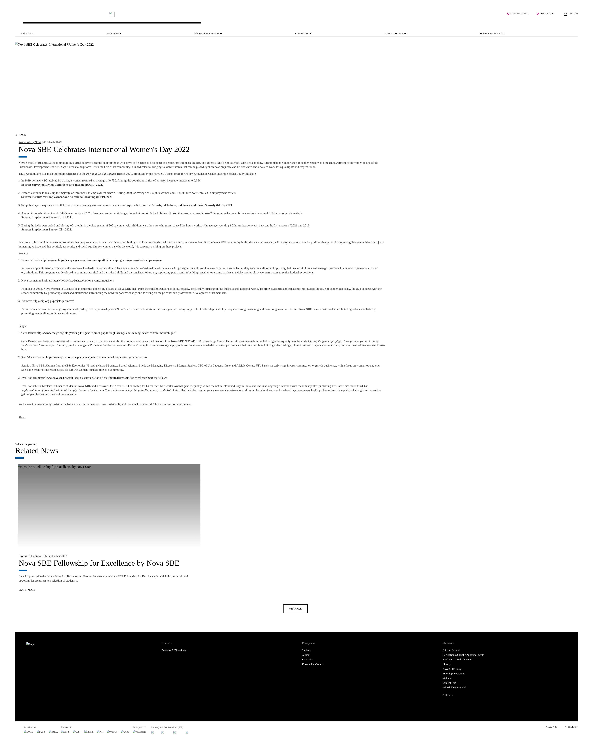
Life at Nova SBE (396, 33)
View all (295, 608)
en (565, 13)
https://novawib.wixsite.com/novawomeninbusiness (83, 280)
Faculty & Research (208, 33)
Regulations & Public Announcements (463, 654)
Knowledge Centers (313, 664)
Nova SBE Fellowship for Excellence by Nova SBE (99, 563)
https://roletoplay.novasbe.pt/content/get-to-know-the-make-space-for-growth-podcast (96, 357)
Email (47, 426)
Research (307, 659)
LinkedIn (38, 426)
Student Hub (449, 682)
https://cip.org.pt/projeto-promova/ (53, 301)
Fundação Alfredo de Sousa (458, 659)
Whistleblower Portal (454, 687)
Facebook (22, 426)
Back (20, 134)
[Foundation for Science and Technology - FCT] (154, 732)
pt (571, 13)
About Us (27, 33)
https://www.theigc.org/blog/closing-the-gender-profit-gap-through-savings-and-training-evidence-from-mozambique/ (106, 333)
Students (306, 650)
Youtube (482, 702)
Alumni (306, 654)
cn (576, 13)
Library (447, 664)
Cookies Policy (571, 727)
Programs (114, 33)
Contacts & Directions (174, 650)
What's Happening (492, 33)
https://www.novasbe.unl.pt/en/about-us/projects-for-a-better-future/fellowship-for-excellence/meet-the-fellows (102, 377)
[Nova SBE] (243, 19)
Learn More (27, 589)
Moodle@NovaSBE (453, 673)
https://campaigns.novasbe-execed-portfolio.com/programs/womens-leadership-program (110, 260)
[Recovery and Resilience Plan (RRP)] (165, 732)
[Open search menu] (574, 22)
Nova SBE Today (519, 13)
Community (303, 33)
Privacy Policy (552, 727)
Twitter (30, 426)
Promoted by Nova (30, 142)
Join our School (451, 650)
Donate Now (547, 13)
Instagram (464, 702)
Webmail (447, 678)
